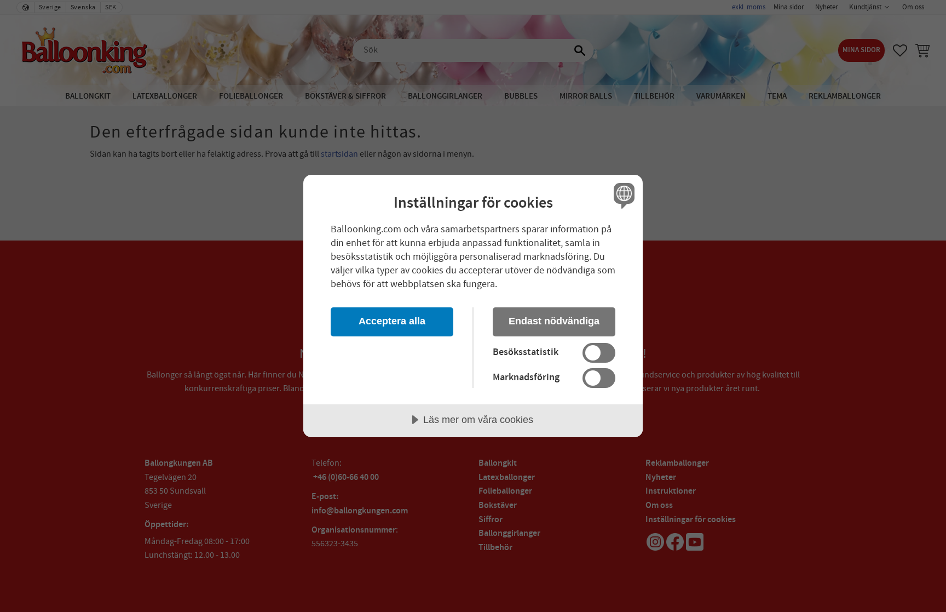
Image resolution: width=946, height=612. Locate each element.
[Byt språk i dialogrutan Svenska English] (622, 195)
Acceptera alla (392, 321)
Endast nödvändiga (554, 321)
